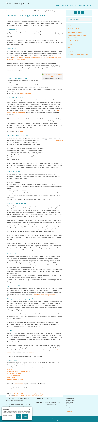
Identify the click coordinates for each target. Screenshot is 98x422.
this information (19, 384)
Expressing (17, 395)
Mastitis (9, 369)
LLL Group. (31, 352)
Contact (70, 44)
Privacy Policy (35, 420)
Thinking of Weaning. (26, 93)
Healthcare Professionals (74, 41)
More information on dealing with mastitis (44, 295)
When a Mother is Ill (13, 377)
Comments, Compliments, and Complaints (78, 54)
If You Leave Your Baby (14, 373)
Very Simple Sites (62, 420)
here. (21, 131)
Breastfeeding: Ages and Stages (36, 393)
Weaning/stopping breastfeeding (33, 395)
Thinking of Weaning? (13, 375)
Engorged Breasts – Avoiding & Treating (18, 371)
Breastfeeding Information (20, 393)
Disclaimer (70, 51)
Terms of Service (50, 420)
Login (69, 47)
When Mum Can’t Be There (15, 379)
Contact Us (69, 411)
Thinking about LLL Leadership (75, 32)
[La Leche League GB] (17, 3)
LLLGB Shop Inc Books (74, 28)
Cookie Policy (42, 420)
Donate (69, 25)
